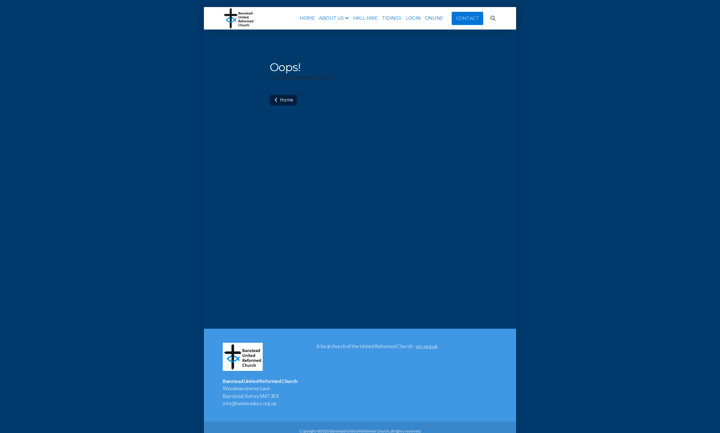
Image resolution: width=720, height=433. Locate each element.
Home (286, 100)
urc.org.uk (426, 346)
